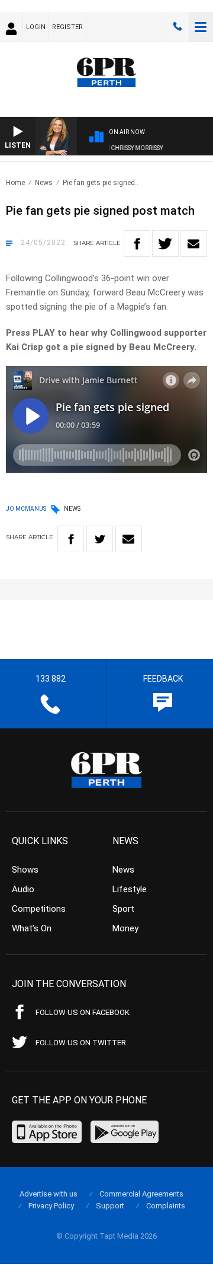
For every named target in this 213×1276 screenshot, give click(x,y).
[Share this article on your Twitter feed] (165, 243)
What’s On (31, 928)
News (44, 183)
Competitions (39, 908)
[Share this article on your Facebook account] (137, 243)
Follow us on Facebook (83, 1012)
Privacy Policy (51, 1205)
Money (125, 928)
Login (36, 27)
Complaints (165, 1205)
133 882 (177, 27)
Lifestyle (129, 889)
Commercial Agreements (141, 1193)
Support (110, 1205)
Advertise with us (49, 1193)
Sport (123, 908)
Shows (25, 869)
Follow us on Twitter (81, 1042)
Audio (23, 889)
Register (67, 27)
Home (15, 183)
